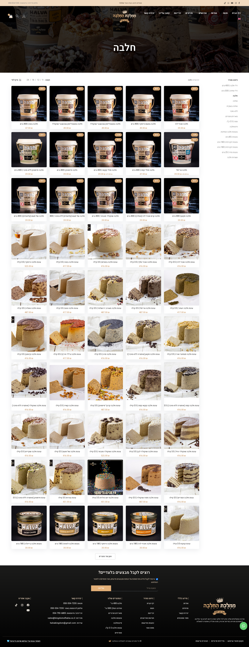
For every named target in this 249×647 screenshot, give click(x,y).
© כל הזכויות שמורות (134, 641)
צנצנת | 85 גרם (232, 136)
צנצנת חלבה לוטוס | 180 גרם (67, 543)
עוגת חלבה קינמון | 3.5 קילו (29, 354)
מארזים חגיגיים (232, 116)
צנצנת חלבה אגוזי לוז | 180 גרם (143, 543)
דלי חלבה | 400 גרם (230, 85)
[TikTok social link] (225, 3)
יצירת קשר (183, 613)
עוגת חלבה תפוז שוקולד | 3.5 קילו (143, 497)
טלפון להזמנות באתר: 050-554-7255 (66, 608)
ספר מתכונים (182, 618)
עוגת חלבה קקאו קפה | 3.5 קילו (143, 405)
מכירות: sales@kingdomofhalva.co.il (65, 618)
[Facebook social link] (239, 3)
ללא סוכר (234, 111)
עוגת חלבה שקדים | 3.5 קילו (29, 451)
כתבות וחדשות (148, 623)
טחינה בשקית (232, 106)
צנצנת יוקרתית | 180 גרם (227, 142)
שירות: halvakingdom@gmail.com (66, 623)
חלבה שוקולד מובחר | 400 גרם (105, 216)
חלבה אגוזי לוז (181, 123)
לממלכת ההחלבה (118, 641)
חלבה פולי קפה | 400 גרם (143, 170)
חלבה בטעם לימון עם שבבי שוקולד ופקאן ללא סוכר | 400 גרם (67, 125)
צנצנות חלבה (116, 618)
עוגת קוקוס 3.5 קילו (181, 543)
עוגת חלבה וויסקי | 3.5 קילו (29, 262)
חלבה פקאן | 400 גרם (181, 216)
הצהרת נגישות (202, 641)
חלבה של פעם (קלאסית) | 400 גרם (29, 216)
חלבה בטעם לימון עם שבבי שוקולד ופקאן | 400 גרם (105, 125)
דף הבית (196, 80)
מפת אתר (150, 627)
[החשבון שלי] (24, 16)
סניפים (185, 608)
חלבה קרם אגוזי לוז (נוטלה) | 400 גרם (143, 216)
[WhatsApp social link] (228, 3)
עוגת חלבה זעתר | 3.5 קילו (181, 308)
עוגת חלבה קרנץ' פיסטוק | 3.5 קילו (105, 405)
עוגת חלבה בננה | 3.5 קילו (67, 262)
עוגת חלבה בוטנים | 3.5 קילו (105, 262)
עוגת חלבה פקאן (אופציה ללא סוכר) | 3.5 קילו (143, 356)
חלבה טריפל (181, 170)
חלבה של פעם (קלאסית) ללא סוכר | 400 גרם (67, 217)
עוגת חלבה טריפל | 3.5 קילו (143, 308)
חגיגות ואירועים (147, 618)
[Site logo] (124, 16)
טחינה (235, 101)
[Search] (17, 16)
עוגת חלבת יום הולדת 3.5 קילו (105, 497)
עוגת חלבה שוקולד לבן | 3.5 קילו (143, 451)
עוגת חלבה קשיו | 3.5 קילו (67, 405)
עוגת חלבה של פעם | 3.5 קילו (67, 451)
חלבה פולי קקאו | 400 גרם (105, 170)
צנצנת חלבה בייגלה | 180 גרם (29, 543)
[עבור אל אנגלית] (239, 19)
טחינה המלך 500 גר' (113, 608)
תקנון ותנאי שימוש (236, 641)
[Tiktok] (16, 605)
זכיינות (151, 613)
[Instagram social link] (236, 3)
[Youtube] (28, 610)
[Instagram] (22, 605)
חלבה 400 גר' (116, 603)
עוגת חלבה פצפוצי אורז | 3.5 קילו (181, 354)
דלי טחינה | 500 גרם (230, 90)
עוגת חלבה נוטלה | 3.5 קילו (29, 308)
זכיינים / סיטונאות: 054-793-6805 (67, 613)
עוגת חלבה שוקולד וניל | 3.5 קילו (181, 451)
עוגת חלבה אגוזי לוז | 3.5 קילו (182, 262)
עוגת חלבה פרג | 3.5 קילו (105, 354)
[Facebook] (28, 605)
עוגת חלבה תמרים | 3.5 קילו (181, 497)
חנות (152, 608)
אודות (185, 603)
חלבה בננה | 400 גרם (29, 123)
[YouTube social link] (232, 3)
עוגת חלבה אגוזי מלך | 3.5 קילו (143, 262)
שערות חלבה (232, 157)
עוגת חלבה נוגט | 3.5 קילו (67, 308)
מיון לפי (14, 80)
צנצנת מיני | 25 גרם (230, 152)
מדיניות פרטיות (218, 641)
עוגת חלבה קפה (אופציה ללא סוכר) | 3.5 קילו (181, 407)
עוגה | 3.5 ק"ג (232, 121)
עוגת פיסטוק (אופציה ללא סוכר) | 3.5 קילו (29, 499)
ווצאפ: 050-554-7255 (72, 603)
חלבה (235, 95)
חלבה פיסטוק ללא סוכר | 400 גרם (29, 170)
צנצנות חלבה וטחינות (229, 131)
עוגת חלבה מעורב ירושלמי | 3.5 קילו (105, 308)
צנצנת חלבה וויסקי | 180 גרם (105, 543)
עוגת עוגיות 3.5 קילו (67, 497)
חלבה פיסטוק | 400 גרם (67, 170)
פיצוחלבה (234, 126)
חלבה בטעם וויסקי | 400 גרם (143, 123)
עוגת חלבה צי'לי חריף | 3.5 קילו (67, 354)
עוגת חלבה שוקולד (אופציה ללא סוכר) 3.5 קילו (29, 407)
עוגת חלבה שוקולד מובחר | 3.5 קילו (105, 451)
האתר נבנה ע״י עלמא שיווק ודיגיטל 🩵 (23, 641)
